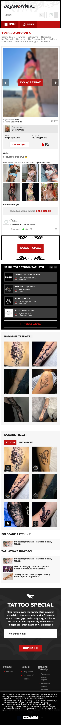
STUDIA (10, 442)
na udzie (20, 39)
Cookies (27, 679)
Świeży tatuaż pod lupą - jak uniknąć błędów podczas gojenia (32, 575)
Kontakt (9, 672)
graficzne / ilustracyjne (26, 42)
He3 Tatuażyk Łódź (25, 286)
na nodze (46, 37)
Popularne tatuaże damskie (45, 686)
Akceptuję (30, 717)
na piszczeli (7, 39)
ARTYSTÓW (25, 442)
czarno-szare (8, 37)
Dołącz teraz (30, 82)
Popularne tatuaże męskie (45, 677)
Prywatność (29, 675)
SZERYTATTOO (23, 298)
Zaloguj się (43, 211)
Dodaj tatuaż (30, 248)
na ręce (53, 39)
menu (12, 24)
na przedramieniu (37, 39)
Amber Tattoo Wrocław (27, 274)
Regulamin (28, 672)
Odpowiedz (15, 229)
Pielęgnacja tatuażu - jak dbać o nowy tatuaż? (33, 543)
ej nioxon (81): (43, 163)
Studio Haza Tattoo (25, 310)
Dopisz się (30, 648)
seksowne (33, 37)
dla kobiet (6, 42)
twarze (21, 37)
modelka (45, 42)
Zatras (13, 220)
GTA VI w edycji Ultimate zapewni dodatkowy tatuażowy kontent (31, 568)
